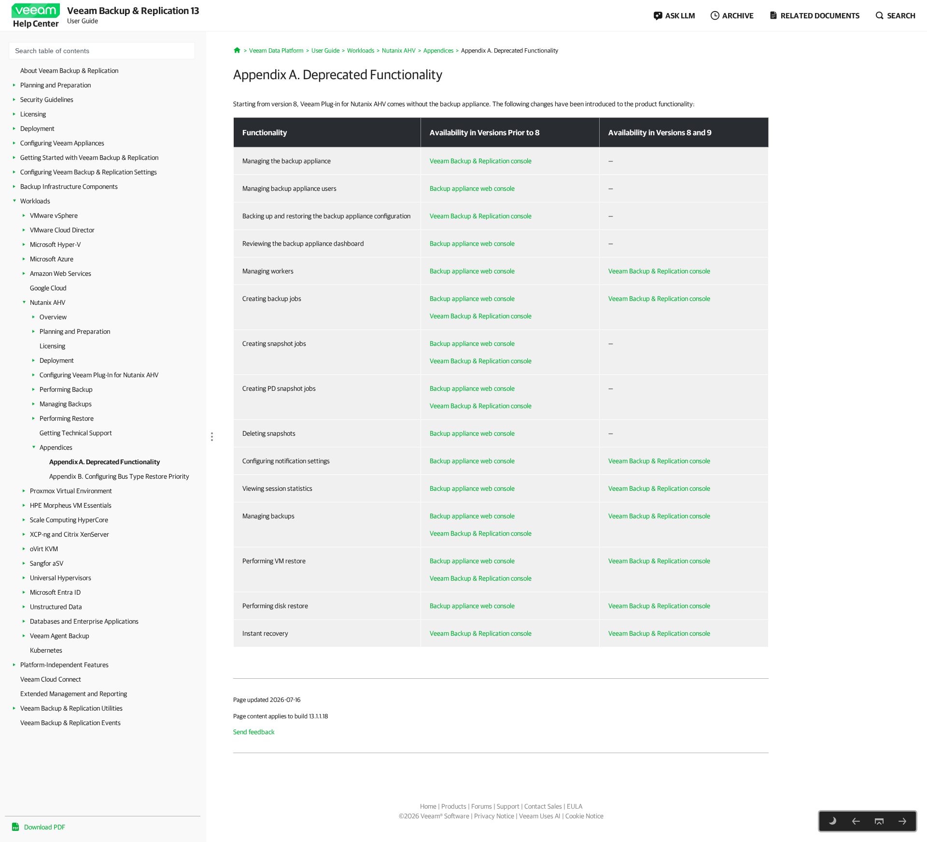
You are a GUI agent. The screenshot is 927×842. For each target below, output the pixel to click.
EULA (574, 806)
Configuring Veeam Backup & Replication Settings (88, 172)
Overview (53, 317)
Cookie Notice (584, 816)
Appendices (56, 447)
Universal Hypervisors (60, 578)
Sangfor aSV (46, 563)
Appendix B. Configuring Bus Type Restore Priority (119, 476)
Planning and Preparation (55, 85)
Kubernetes (46, 650)
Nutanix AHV (47, 302)
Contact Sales (543, 806)
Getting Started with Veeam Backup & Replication (89, 157)
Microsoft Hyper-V (55, 244)
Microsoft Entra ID (55, 592)
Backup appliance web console (472, 188)
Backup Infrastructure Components (69, 186)
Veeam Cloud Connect (50, 679)
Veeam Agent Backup (59, 636)
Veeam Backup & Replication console (481, 161)
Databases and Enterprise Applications (84, 621)
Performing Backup (66, 389)
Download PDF (44, 827)
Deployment (37, 128)
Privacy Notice (494, 816)
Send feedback (254, 732)
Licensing (33, 114)
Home (428, 806)
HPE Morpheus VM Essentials (71, 505)
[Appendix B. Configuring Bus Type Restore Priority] (902, 821)
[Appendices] (856, 821)
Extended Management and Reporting (73, 694)
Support (508, 806)
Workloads (35, 201)
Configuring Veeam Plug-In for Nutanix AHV (99, 375)
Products (453, 806)
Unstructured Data (56, 607)
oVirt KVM (44, 549)
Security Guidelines (46, 99)
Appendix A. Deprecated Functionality (104, 462)
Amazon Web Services (60, 273)
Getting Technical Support (76, 433)
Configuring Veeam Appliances (62, 143)
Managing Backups (66, 404)
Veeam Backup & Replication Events (70, 723)
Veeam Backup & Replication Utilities (71, 708)
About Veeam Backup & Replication (69, 70)
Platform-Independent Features (64, 665)
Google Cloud (48, 288)
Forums (481, 806)
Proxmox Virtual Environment (71, 491)
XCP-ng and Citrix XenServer (69, 534)
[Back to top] (879, 821)
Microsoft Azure (51, 259)
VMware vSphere (54, 215)
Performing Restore (67, 418)
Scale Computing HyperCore (69, 520)
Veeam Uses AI (540, 816)
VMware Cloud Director (62, 230)
